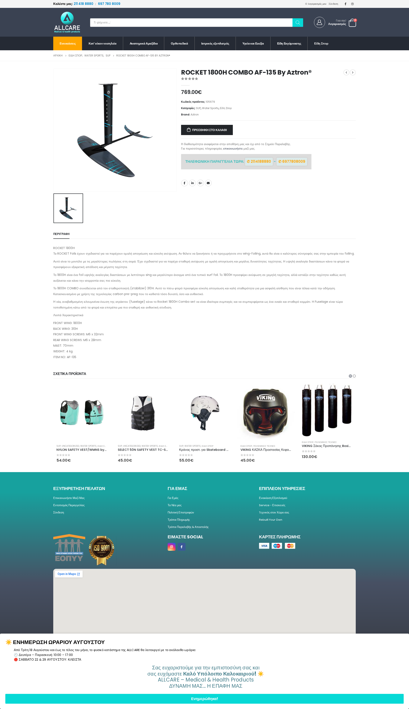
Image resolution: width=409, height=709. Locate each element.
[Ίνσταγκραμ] (353, 4)
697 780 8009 (109, 3)
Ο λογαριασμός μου (316, 4)
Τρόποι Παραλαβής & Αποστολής (188, 527)
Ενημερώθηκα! (204, 698)
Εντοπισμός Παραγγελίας (69, 505)
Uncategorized (70, 446)
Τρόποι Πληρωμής (179, 520)
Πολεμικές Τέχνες (264, 446)
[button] (350, 376)
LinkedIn (192, 183)
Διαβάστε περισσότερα (349, 391)
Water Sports (210, 108)
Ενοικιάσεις (68, 43)
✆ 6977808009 (291, 161)
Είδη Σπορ (321, 43)
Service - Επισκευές (272, 505)
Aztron (195, 114)
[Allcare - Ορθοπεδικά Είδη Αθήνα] (64, 22)
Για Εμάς (173, 498)
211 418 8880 (73, 3)
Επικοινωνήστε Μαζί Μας (69, 498)
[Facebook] (346, 4)
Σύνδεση (333, 4)
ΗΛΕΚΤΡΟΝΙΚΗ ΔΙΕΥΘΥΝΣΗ (208, 183)
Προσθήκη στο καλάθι (209, 130)
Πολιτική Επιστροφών (181, 512)
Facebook (184, 183)
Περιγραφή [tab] (61, 234)
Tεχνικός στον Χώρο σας (274, 512)
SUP (198, 108)
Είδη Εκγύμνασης (289, 43)
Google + (200, 183)
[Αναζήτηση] (297, 22)
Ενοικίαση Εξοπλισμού (273, 498)
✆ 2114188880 (259, 161)
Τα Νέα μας (174, 505)
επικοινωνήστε (233, 148)
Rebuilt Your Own (270, 520)
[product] (81, 412)
